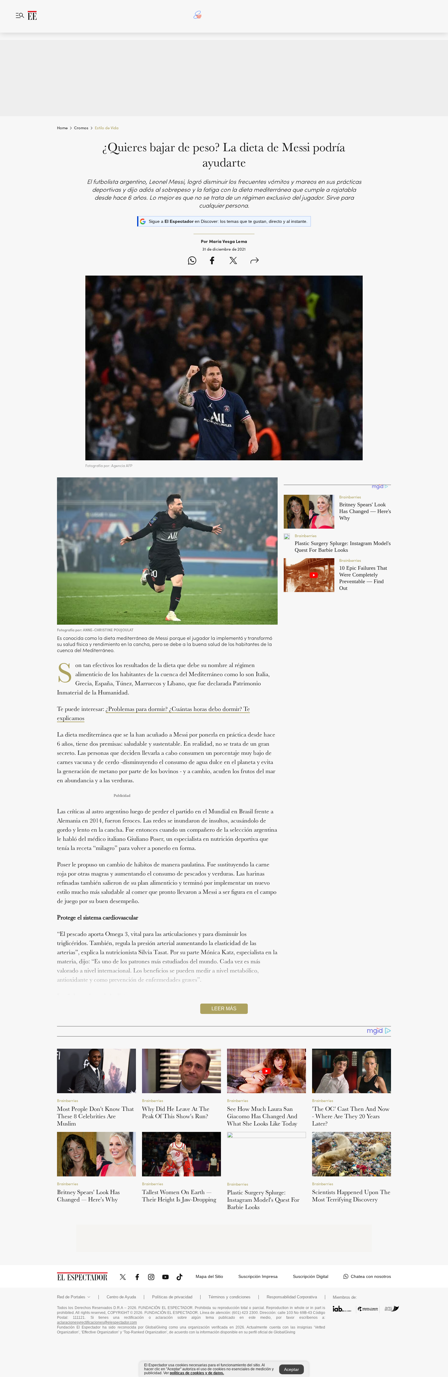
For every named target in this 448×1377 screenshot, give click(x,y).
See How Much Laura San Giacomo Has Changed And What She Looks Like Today (262, 1116)
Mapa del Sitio (209, 1276)
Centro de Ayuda (121, 1297)
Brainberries (67, 1100)
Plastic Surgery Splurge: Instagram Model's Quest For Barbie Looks (263, 1199)
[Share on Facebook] (212, 261)
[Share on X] (233, 261)
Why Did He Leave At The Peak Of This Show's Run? (175, 1112)
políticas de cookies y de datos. (197, 1373)
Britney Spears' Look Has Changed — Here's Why (88, 1195)
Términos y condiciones (229, 1297)
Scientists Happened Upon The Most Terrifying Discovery (351, 1195)
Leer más (224, 1008)
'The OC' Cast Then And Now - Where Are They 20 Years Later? (350, 1116)
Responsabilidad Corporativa (292, 1297)
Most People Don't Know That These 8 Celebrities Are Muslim (95, 1116)
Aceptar (291, 1369)
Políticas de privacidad (172, 1297)
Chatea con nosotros (371, 1276)
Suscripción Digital (310, 1276)
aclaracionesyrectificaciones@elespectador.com (97, 1322)
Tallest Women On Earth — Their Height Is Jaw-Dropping (179, 1195)
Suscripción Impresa (258, 1276)
